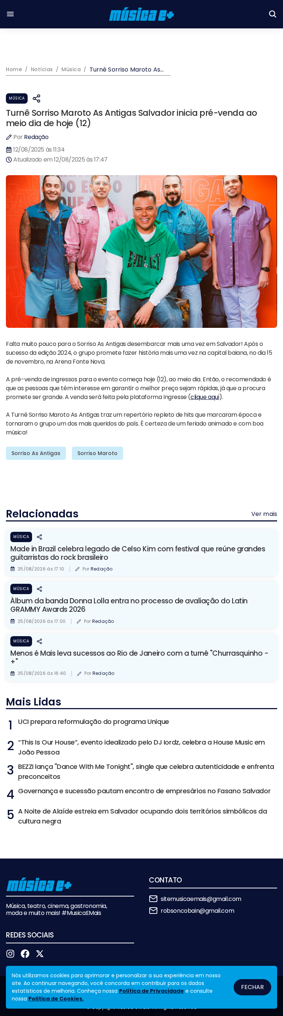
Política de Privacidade (151, 991)
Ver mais (264, 513)
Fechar (252, 987)
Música (17, 98)
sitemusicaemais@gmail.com (201, 898)
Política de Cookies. (56, 998)
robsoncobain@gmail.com (197, 910)
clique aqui (205, 397)
